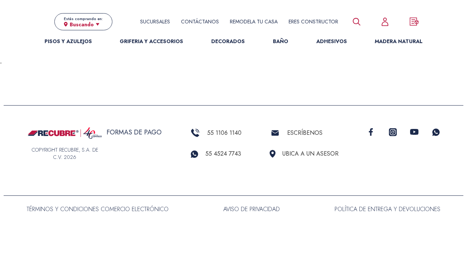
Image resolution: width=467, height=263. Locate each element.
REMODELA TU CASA (254, 21)
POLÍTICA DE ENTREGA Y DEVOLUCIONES (387, 209)
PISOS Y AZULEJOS (68, 41)
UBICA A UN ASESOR (310, 153)
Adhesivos (331, 41)
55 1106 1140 (224, 133)
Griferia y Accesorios (151, 41)
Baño (280, 41)
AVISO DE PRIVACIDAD (251, 209)
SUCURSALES (155, 21)
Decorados (228, 41)
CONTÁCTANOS (200, 21)
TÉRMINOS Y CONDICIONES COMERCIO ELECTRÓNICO (98, 209)
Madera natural (398, 41)
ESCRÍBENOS (305, 133)
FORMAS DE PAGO (134, 132)
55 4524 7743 (223, 153)
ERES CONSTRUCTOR (313, 21)
